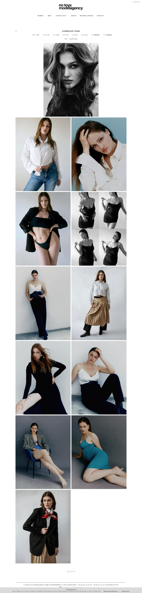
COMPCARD (73, 39)
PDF (66, 39)
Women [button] (40, 15)
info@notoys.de (112, 585)
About (74, 15)
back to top (71, 571)
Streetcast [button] (61, 15)
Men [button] (49, 15)
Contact (100, 15)
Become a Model (87, 15)
